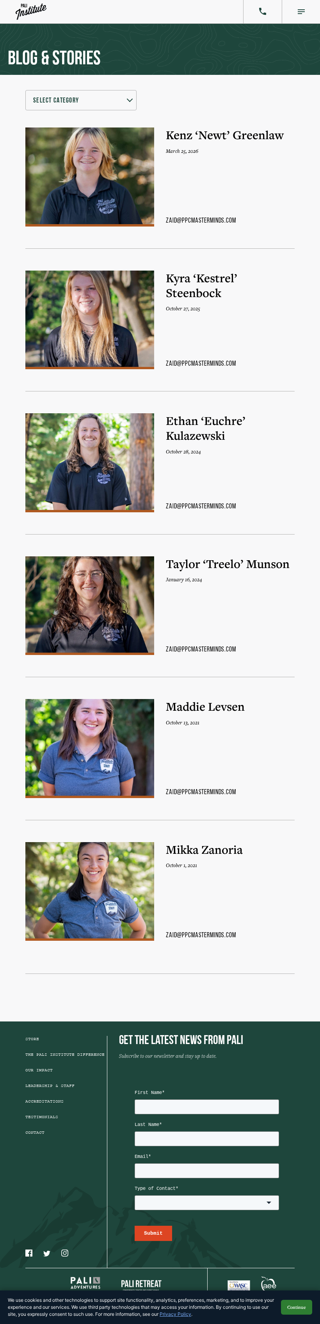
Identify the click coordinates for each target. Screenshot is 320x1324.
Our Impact (39, 1070)
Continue (296, 1307)
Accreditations (44, 1101)
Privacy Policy (175, 1314)
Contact (34, 1132)
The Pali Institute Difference (65, 1054)
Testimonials (41, 1117)
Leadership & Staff (50, 1085)
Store (32, 1039)
